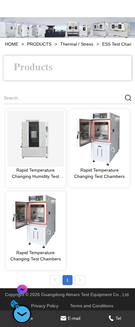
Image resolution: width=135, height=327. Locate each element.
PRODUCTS (39, 44)
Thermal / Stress (76, 44)
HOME (11, 44)
